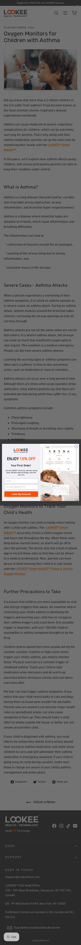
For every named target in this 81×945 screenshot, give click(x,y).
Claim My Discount (21, 494)
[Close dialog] (76, 446)
